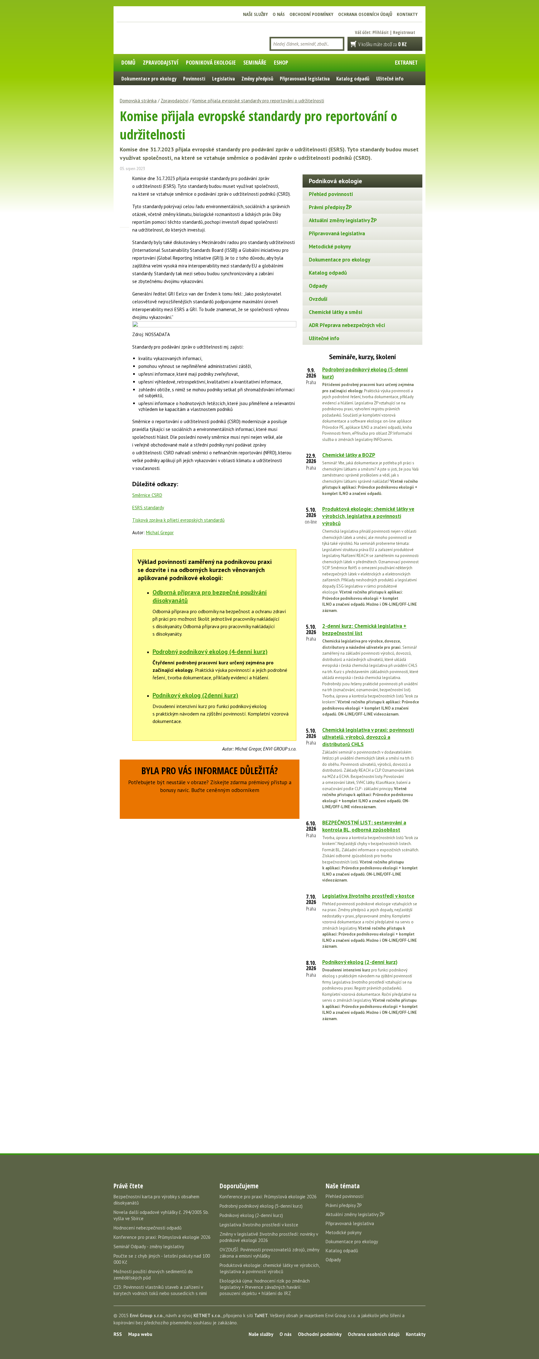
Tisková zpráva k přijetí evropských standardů (178, 520)
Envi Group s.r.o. (147, 1315)
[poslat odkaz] (124, 222)
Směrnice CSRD (147, 495)
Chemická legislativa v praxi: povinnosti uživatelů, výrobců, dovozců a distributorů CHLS (368, 737)
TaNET (261, 1315)
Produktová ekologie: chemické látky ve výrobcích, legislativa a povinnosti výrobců (368, 516)
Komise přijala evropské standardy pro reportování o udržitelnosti (258, 101)
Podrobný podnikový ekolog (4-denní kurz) (210, 652)
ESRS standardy (148, 508)
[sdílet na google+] (124, 201)
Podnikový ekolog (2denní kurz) (195, 695)
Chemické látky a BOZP (348, 455)
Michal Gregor (160, 532)
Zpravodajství (174, 101)
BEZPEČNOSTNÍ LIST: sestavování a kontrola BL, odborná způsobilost (364, 826)
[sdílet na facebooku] (124, 179)
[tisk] (124, 233)
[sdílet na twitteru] (124, 190)
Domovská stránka (138, 101)
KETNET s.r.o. (207, 1315)
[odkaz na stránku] (124, 212)
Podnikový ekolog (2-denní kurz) (359, 962)
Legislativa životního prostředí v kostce (368, 895)
